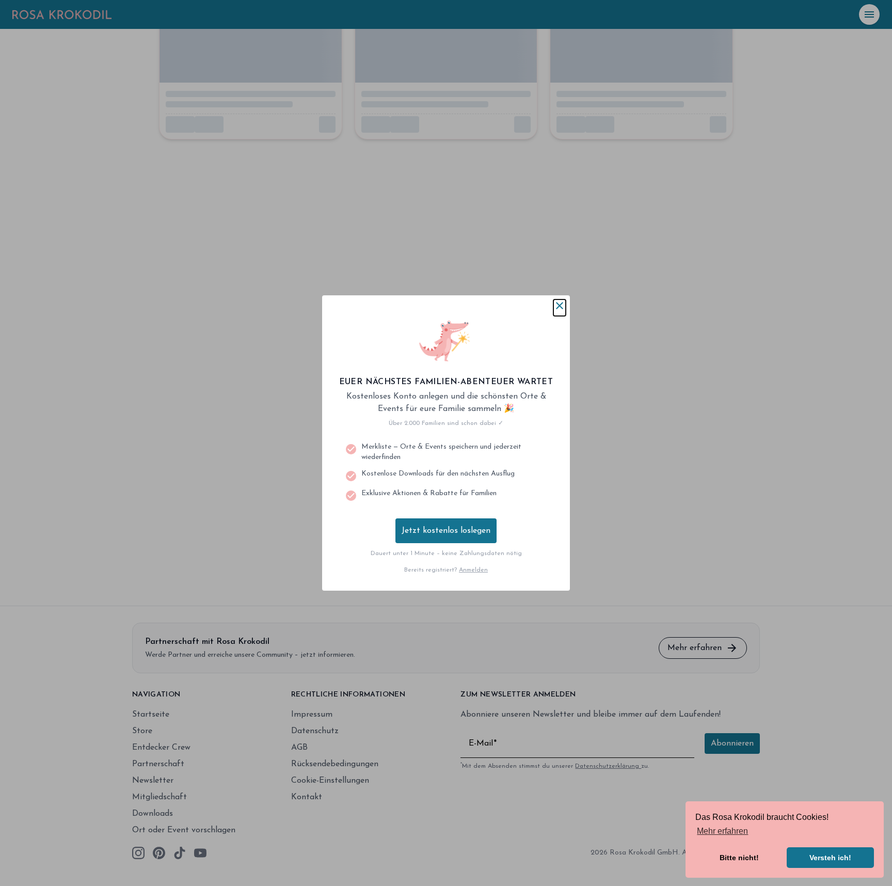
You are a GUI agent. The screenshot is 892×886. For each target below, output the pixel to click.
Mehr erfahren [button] (722, 831)
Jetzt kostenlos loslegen (446, 531)
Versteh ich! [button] (830, 857)
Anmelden (473, 570)
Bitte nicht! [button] (739, 857)
